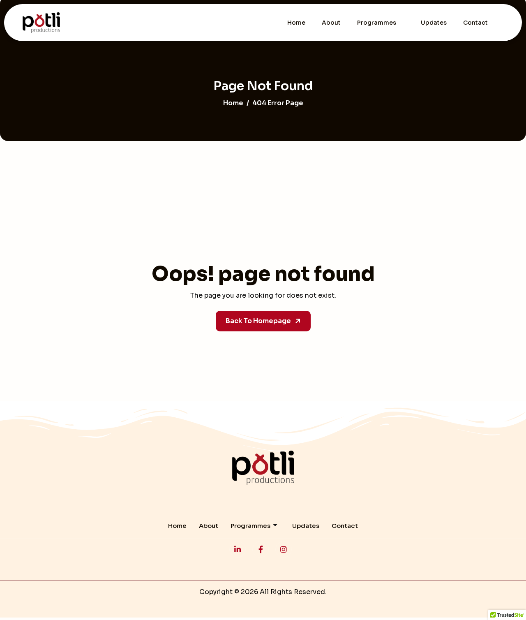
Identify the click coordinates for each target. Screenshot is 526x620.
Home (296, 22)
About (331, 22)
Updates (434, 22)
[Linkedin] (237, 549)
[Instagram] (283, 549)
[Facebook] (260, 549)
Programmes (376, 22)
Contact (475, 22)
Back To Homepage (258, 321)
